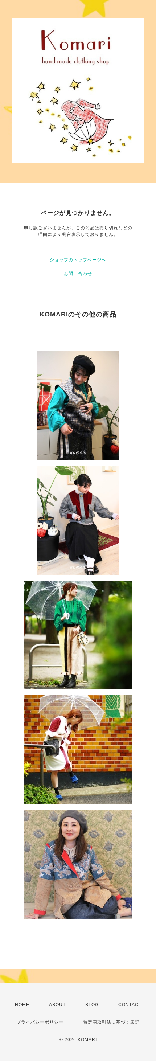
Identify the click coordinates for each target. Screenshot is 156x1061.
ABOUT (57, 1004)
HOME (22, 1004)
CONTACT (129, 1004)
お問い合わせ (78, 273)
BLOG (92, 1004)
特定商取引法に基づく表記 (111, 1022)
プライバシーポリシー (39, 1022)
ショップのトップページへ (78, 259)
